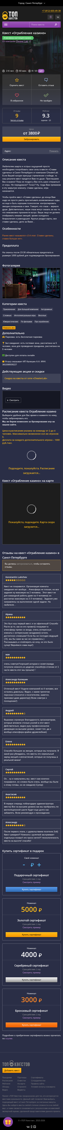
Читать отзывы (17, 120)
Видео (5, 1090)
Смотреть (14, 400)
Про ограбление (42, 322)
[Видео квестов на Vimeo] (34, 1126)
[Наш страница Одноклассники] (31, 1126)
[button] (58, 17)
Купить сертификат (31, 889)
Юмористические (10, 322)
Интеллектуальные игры (25, 315)
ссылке (8, 1038)
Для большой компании (28, 309)
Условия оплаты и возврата (43, 1087)
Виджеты (21, 1090)
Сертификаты (37, 1078)
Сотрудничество (38, 1081)
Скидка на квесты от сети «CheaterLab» (26, 378)
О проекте (21, 1087)
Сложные (7, 315)
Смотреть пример (32, 882)
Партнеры (21, 1078)
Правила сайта (37, 1084)
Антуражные (46, 309)
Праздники (7, 1078)
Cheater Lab (22, 41)
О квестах (21, 1081)
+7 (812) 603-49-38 (51, 10)
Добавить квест (11, 1070)
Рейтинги (6, 1084)
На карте (21, 1084)
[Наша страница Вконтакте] (28, 1126)
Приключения (9, 309)
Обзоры (5, 1087)
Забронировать (31, 139)
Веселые (42, 315)
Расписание (7, 1081)
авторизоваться (24, 564)
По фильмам (26, 322)
